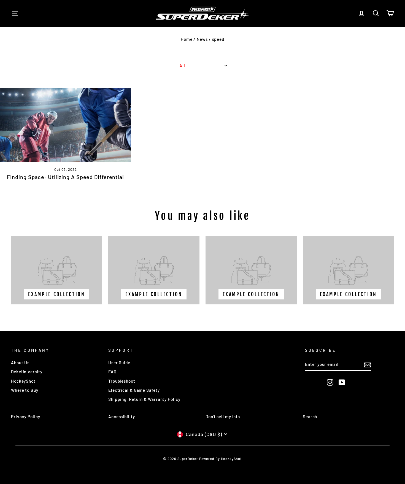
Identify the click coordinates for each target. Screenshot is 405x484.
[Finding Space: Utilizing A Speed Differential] (65, 125)
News (202, 39)
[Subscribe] (367, 364)
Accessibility (121, 416)
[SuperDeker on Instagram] (330, 382)
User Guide (119, 362)
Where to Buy (24, 390)
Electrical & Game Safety (134, 390)
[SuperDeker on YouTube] (342, 382)
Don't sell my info (223, 416)
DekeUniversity (26, 371)
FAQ (112, 371)
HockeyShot (23, 380)
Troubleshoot (121, 380)
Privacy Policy (25, 416)
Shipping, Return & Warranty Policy (144, 399)
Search (310, 416)
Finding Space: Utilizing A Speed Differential (65, 177)
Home (187, 39)
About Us (20, 362)
